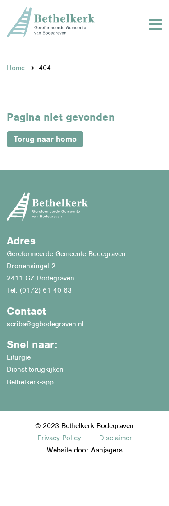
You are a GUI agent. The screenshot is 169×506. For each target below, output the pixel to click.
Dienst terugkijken (35, 369)
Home (16, 67)
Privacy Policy (59, 438)
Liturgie (19, 357)
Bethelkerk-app (30, 382)
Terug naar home (45, 139)
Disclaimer (115, 438)
